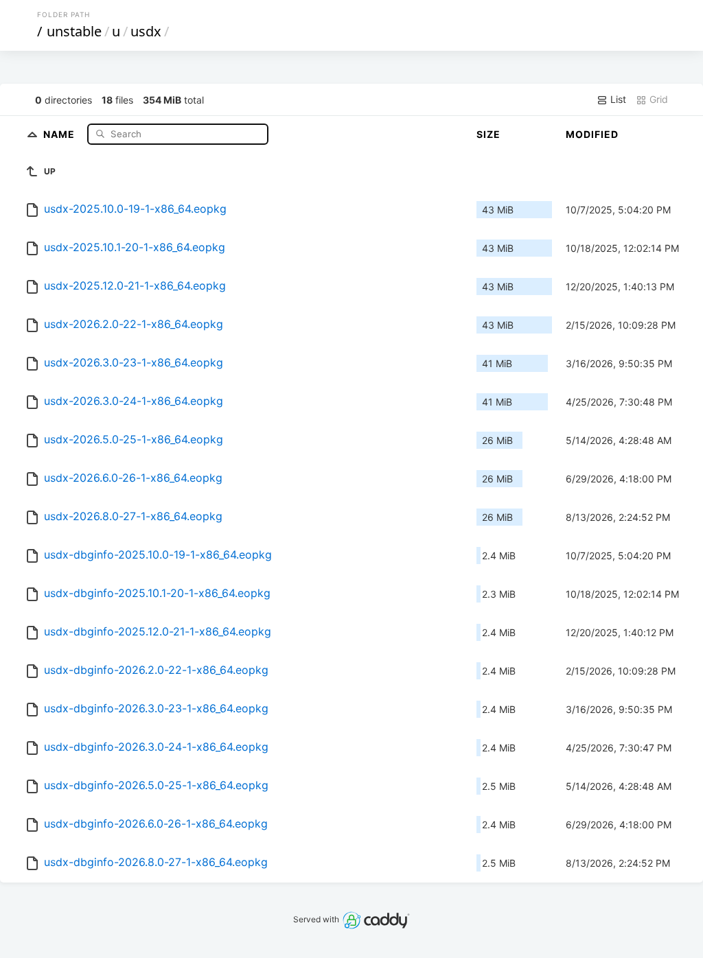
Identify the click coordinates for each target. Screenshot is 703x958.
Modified (592, 134)
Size (488, 134)
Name (60, 133)
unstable (74, 31)
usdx (145, 31)
